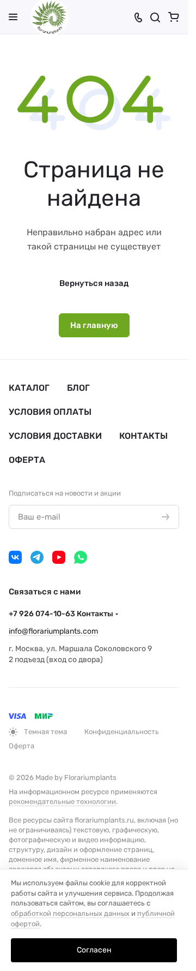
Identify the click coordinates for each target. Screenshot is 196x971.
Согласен (94, 950)
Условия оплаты (50, 412)
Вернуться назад (93, 283)
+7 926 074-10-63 (61, 613)
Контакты (143, 436)
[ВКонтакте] (15, 557)
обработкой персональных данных (70, 913)
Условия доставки (55, 436)
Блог (78, 388)
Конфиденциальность (121, 732)
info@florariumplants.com (53, 631)
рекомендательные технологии (62, 801)
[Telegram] (37, 557)
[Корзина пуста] (173, 16)
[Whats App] (80, 557)
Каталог (29, 388)
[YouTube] (58, 557)
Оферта (27, 460)
